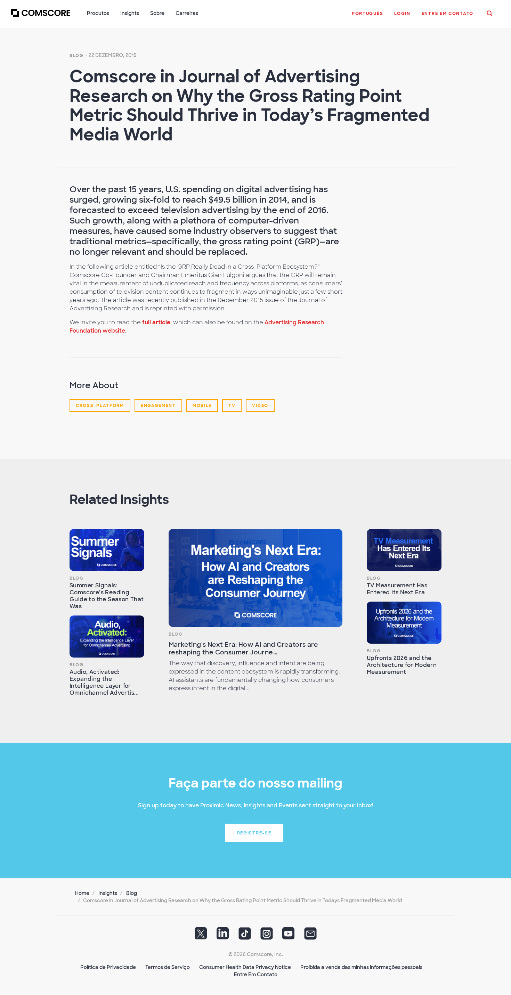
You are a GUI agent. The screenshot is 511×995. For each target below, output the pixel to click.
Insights (107, 893)
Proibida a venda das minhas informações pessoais (361, 967)
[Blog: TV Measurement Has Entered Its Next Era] (404, 550)
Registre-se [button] (254, 833)
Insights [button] (129, 13)
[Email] (310, 936)
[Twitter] (201, 936)
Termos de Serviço (167, 967)
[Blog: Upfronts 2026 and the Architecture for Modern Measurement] (404, 623)
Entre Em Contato (255, 974)
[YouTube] (288, 936)
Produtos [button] (98, 13)
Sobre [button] (157, 13)
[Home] (40, 17)
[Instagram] (266, 936)
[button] (367, 17)
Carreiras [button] (187, 13)
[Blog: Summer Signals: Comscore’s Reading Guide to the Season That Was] (107, 550)
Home (82, 893)
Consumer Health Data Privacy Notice (245, 967)
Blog (77, 55)
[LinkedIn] (223, 936)
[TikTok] (244, 936)
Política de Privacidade (108, 967)
